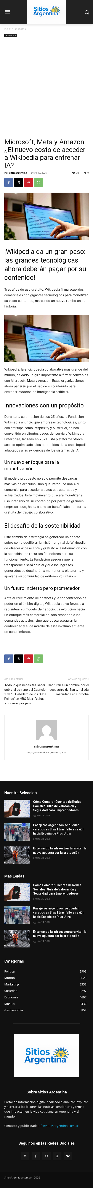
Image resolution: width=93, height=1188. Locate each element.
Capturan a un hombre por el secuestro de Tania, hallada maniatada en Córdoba (68, 689)
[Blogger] (25, 1156)
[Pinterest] (28, 182)
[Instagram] (57, 1156)
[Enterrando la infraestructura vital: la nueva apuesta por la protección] (17, 855)
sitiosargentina (18, 172)
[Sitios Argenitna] (46, 1055)
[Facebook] (8, 182)
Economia (21, 28)
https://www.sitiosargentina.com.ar (46, 752)
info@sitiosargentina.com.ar (58, 1126)
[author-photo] (46, 740)
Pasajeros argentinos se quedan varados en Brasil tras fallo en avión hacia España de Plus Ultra (58, 829)
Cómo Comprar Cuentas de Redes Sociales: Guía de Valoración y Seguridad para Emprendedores (57, 806)
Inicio (7, 28)
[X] (18, 182)
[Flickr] (46, 1156)
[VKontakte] (68, 1156)
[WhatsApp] (38, 182)
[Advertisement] (46, 89)
